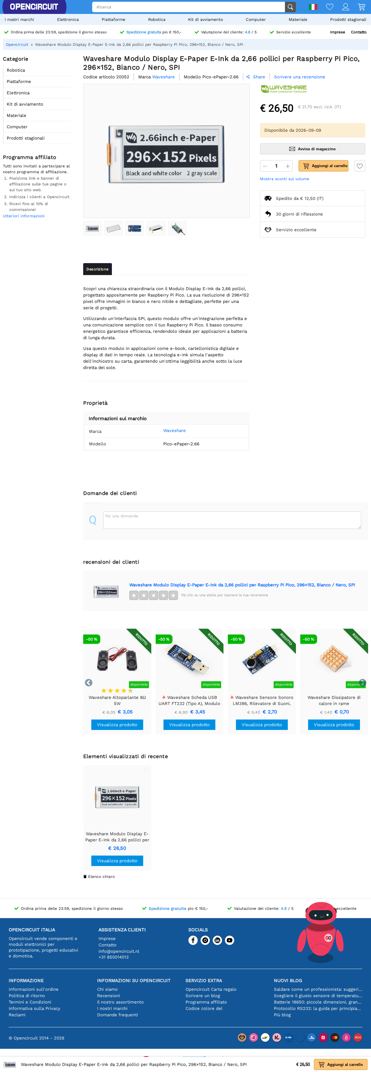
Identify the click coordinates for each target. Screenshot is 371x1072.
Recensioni (108, 995)
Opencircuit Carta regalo (211, 989)
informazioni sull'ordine (34, 989)
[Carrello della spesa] (357, 7)
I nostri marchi (19, 19)
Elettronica (68, 19)
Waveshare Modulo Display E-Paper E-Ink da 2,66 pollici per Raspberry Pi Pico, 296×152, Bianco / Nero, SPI (242, 584)
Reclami (17, 1014)
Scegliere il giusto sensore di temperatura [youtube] (318, 995)
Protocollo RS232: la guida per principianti (318, 1008)
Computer (256, 19)
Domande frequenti (117, 1014)
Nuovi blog (288, 980)
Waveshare (174, 430)
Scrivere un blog (203, 995)
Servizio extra (204, 980)
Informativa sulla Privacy (34, 1008)
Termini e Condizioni (30, 1002)
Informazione (26, 980)
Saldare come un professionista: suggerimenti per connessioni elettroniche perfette (318, 989)
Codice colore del (204, 1008)
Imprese (337, 32)
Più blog (282, 1014)
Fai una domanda (121, 516)
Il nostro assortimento (120, 1002)
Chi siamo (107, 989)
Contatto (359, 32)
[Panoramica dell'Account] (341, 7)
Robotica (157, 19)
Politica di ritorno (27, 995)
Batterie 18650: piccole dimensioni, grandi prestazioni (318, 1002)
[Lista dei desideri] (325, 7)
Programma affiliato (206, 1002)
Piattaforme (113, 19)
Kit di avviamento (205, 19)
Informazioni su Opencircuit (134, 980)
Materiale (298, 19)
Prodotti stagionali (348, 19)
